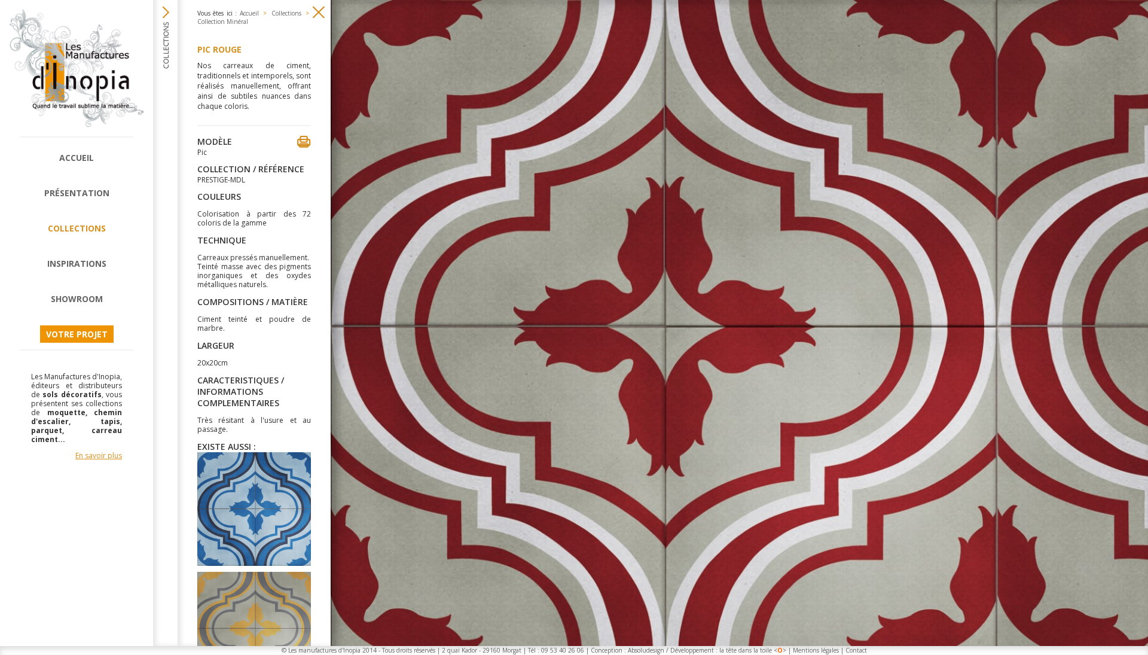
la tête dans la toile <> (752, 650)
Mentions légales (816, 650)
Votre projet (77, 334)
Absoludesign (646, 650)
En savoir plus (98, 455)
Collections (77, 228)
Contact (856, 650)
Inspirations (76, 263)
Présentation (76, 193)
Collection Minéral (222, 21)
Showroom (77, 298)
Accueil (76, 157)
